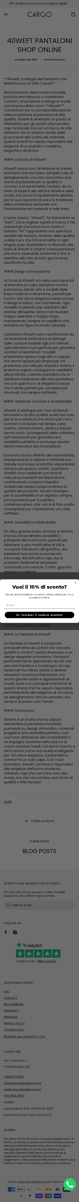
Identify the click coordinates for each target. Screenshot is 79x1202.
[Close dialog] (75, 583)
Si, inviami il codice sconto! (39, 614)
